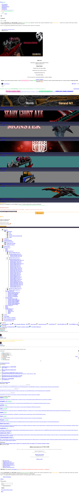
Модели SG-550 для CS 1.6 (16, 269)
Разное (6, 307)
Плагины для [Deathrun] (13, 296)
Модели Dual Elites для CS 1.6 (16, 283)
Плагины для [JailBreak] (13, 294)
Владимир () (16, 469)
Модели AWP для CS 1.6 (15, 264)
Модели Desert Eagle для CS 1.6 (17, 263)
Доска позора (33, 324)
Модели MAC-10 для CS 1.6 (16, 279)
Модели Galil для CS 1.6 (15, 273)
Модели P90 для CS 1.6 (15, 275)
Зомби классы (11, 311)
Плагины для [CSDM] (12, 295)
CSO (10, 232)
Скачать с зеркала (39, 79)
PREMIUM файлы (8, 240)
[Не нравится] (77, 83)
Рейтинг (5, 7)
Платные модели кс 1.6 (9, 320)
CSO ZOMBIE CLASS (73, 324)
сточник (74, 83)
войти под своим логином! (64, 91)
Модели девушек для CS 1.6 (16, 255)
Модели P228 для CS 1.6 (15, 285)
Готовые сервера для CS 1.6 (9, 465)
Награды (5, 9)
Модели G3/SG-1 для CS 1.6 (16, 268)
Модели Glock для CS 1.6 (15, 266)
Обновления (9, 231)
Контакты (5, 5)
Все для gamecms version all (9, 319)
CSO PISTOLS (52, 324)
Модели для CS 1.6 (11, 29)
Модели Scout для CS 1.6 (15, 272)
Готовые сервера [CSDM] (13, 302)
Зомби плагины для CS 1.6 (8, 462)
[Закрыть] (1, 16)
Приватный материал (8, 241)
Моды (6, 306)
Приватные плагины (10, 243)
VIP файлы (6, 238)
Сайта (10, 237)
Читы (6, 248)
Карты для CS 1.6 (9, 305)
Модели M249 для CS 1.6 (15, 286)
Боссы (9, 313)
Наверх (2, 478)
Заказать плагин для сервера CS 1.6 (30, 443)
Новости (6, 229)
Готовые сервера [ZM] (12, 298)
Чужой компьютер (6, 485)
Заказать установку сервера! (23, 326)
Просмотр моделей (42, 324)
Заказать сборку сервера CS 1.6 (15, 443)
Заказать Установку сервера (43, 443)
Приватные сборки (10, 244)
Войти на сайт (39, 459)
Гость (5, 13)
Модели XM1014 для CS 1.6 (16, 281)
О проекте (5, 4)
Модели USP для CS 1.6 (15, 265)
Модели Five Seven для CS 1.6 (16, 284)
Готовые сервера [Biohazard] (14, 303)
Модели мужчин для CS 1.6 (16, 256)
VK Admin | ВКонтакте (36, 326)
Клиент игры (7, 246)
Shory (76, 356)
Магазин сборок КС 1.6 (8, 11)
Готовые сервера (8, 297)
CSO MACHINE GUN (62, 324)
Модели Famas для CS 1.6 (15, 274)
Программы (6, 316)
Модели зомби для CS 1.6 (14, 252)
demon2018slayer (7, 83)
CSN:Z (10, 234)
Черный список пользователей (15, 235)
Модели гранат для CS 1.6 (14, 289)
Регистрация (4, 489)
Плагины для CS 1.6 (9, 291)
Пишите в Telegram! (11, 211)
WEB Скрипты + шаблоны (9, 317)
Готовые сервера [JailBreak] (13, 299)
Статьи (5, 314)
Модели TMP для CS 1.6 (15, 280)
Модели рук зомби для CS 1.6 (15, 288)
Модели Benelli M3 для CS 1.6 (16, 282)
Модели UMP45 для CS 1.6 (16, 276)
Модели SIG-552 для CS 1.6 (16, 270)
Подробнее (3, 110)
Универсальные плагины (13, 293)
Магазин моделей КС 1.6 (8, 10)
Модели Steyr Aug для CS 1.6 (16, 271)
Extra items (10, 309)
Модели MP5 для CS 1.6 (15, 278)
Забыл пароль (10, 489)
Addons (9, 312)
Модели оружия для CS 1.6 (17, 184)
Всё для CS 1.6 (6, 460)
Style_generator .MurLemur (21, 324)
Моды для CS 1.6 (6, 466)
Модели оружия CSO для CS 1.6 (17, 260)
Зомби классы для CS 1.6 (8, 463)
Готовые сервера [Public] (13, 304)
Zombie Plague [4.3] (9, 308)
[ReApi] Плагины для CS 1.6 (14, 292)
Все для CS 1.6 (4, 29)
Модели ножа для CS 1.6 (16, 199)
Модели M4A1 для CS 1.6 (15, 262)
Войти (3, 487)
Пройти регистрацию (39, 454)
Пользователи (6, 6)
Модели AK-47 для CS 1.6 (15, 261)
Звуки (6, 249)
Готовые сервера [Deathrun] (13, 301)
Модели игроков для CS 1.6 (15, 253)
